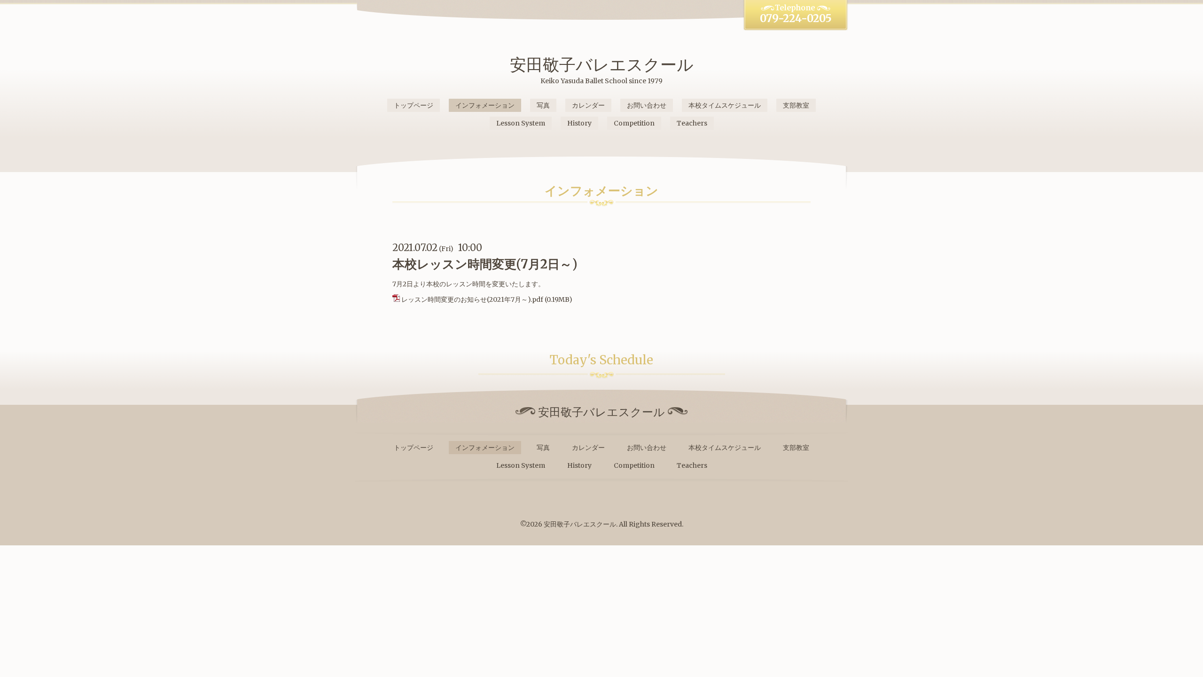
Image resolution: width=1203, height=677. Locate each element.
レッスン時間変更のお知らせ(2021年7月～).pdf (472, 299)
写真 (543, 105)
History (579, 123)
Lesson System (520, 123)
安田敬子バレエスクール (602, 64)
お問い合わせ (646, 105)
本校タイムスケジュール (724, 105)
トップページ (413, 105)
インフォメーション (485, 105)
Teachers (692, 123)
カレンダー (588, 105)
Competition (634, 123)
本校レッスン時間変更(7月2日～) (485, 264)
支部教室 (796, 105)
